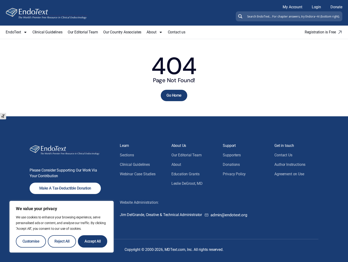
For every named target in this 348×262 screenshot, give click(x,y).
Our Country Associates (122, 32)
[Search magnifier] (240, 16)
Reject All (61, 241)
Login (316, 7)
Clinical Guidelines (47, 32)
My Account (292, 7)
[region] (61, 227)
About (151, 32)
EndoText (13, 32)
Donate (336, 7)
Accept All (93, 241)
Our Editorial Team (83, 32)
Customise (31, 241)
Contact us (176, 32)
